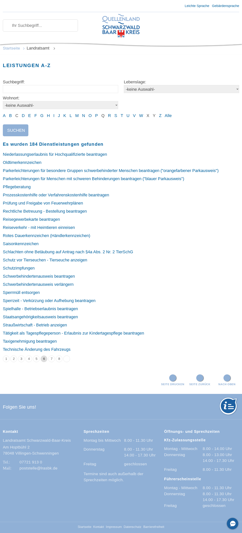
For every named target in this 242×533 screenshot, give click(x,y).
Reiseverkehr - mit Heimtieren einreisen (39, 227)
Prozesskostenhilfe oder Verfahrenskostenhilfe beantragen (56, 195)
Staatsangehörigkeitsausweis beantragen (40, 317)
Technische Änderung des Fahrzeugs (37, 349)
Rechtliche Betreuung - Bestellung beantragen (45, 211)
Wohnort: (11, 98)
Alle (168, 115)
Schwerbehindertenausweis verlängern (38, 284)
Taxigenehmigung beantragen (30, 341)
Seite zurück (199, 384)
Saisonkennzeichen (21, 243)
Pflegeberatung (17, 186)
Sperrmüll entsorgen (21, 292)
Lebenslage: (135, 82)
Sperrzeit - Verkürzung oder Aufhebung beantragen (49, 300)
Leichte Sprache (197, 6)
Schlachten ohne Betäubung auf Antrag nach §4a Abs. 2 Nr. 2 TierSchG (68, 251)
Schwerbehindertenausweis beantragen (39, 276)
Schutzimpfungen (19, 268)
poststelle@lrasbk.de (38, 468)
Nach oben (226, 384)
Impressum (114, 527)
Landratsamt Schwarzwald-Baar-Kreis (37, 440)
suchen (16, 130)
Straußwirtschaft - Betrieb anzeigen (35, 325)
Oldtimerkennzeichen (22, 162)
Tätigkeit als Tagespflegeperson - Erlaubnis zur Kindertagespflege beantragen (73, 333)
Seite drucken (172, 384)
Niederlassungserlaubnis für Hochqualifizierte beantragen (55, 154)
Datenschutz (132, 527)
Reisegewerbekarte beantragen (31, 219)
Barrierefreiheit (153, 527)
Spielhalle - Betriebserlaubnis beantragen (40, 308)
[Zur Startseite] (121, 26)
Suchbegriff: (14, 82)
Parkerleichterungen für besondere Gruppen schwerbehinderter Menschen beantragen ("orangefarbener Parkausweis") (111, 170)
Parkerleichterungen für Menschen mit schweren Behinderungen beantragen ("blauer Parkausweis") (93, 178)
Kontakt (98, 527)
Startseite (11, 48)
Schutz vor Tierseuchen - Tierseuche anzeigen (45, 260)
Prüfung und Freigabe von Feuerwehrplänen (43, 203)
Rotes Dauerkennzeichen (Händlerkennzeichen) (46, 235)
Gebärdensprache (225, 6)
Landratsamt (38, 48)
